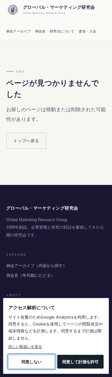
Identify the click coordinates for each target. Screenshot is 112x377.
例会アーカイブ (18, 31)
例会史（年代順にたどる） (30, 275)
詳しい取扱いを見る (25, 346)
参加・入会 (87, 31)
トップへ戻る (26, 140)
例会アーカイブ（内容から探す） (36, 265)
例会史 (40, 31)
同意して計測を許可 (80, 361)
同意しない (31, 361)
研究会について (62, 31)
